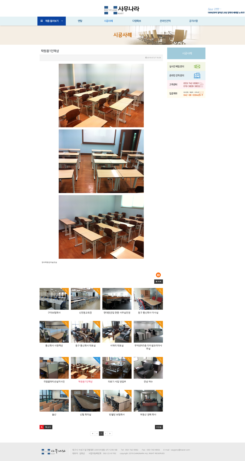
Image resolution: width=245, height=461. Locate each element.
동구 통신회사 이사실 (148, 312)
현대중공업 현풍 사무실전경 (117, 312)
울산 (54, 414)
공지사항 (193, 21)
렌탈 (80, 21)
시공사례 (108, 21)
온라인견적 (165, 21)
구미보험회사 (54, 312)
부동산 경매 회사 (148, 414)
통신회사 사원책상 (54, 345)
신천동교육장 (85, 312)
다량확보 (136, 21)
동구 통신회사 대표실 (85, 345)
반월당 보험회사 (117, 414)
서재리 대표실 (117, 345)
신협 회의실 (85, 414)
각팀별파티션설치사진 (54, 381)
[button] (158, 281)
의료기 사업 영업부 (117, 381)
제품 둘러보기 (52, 21)
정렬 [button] (159, 427)
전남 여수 (148, 381)
